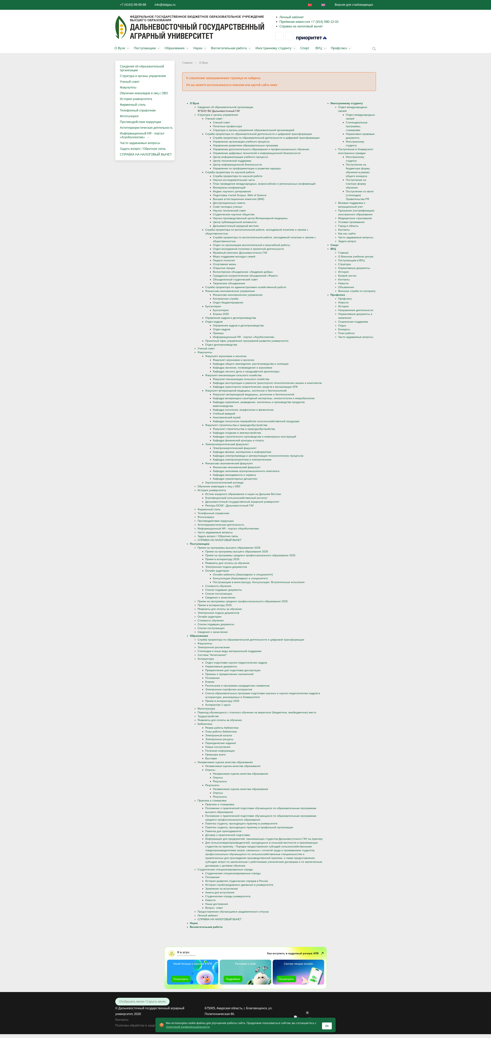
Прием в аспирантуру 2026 (222, 559)
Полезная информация (220, 750)
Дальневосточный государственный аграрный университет (242, 501)
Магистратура (206, 708)
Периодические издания (220, 743)
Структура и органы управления (143, 76)
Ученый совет (129, 81)
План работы (346, 333)
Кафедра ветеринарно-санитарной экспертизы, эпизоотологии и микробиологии (264, 398)
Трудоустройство (208, 716)
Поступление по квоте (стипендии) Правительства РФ (360, 195)
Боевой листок (347, 275)
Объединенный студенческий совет (235, 279)
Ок (327, 1026)
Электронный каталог (218, 735)
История (343, 271)
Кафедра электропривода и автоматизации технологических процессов (258, 455)
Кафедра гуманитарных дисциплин (235, 478)
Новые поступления (217, 746)
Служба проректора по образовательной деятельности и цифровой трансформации (258, 133)
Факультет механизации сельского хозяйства (233, 375)
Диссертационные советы (229, 202)
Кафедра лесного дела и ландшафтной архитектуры (246, 371)
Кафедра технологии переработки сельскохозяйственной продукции (256, 421)
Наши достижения (216, 903)
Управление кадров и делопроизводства (230, 317)
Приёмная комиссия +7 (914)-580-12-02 (309, 22)
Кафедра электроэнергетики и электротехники (242, 459)
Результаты (220, 781)
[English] (323, 5)
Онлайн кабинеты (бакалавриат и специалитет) (243, 574)
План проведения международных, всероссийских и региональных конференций (264, 183)
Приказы (218, 333)
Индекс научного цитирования (232, 191)
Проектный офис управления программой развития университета (246, 340)
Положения (212, 677)
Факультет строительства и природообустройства (236, 425)
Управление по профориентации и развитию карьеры (247, 168)
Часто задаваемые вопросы (140, 143)
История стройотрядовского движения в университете (239, 884)
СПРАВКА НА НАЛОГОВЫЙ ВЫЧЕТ (146, 154)
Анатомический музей (227, 417)
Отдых (342, 325)
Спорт (304, 48)
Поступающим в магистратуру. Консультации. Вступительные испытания (259, 582)
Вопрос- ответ (214, 907)
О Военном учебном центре (355, 256)
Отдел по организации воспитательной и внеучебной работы (251, 245)
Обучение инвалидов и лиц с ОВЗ (144, 93)
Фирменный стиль (133, 104)
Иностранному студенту (273, 48)
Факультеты (128, 87)
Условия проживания (351, 222)
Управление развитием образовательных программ (245, 145)
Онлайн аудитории (217, 570)
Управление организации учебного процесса (241, 141)
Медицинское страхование (355, 218)
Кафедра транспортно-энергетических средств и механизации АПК (255, 386)
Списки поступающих (218, 593)
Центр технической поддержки (232, 160)
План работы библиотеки (221, 731)
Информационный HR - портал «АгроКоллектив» (142, 135)
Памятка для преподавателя (223, 831)
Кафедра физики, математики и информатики (242, 451)
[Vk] (279, 36)
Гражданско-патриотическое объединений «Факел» (245, 275)
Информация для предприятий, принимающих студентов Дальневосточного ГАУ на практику (264, 838)
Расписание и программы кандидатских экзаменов (237, 685)
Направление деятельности (355, 310)
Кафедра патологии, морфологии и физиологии (243, 409)
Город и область (348, 225)
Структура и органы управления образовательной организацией (253, 130)
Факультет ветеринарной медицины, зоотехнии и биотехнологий (246, 390)
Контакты (344, 229)
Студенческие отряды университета (227, 896)
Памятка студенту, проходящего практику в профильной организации (249, 827)
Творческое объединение (229, 283)
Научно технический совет (229, 210)
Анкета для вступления (219, 892)
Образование (175, 48)
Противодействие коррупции (140, 122)
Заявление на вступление (221, 888)
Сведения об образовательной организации (142, 68)
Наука (197, 48)
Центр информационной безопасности (237, 164)
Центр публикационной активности (235, 222)
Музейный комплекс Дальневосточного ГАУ (240, 252)
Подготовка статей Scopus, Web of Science (239, 195)
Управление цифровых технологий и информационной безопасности (257, 153)
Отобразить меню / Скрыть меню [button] (142, 1001)
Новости (210, 900)
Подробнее (233, 979)
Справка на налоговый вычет (301, 26)
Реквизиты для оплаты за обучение (227, 562)
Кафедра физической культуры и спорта (238, 440)
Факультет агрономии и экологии (225, 356)
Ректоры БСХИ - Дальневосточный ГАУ (229, 505)
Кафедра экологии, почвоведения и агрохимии (242, 367)
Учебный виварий (224, 413)
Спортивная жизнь (224, 264)
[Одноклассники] (304, 1012)
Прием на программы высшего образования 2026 (229, 547)
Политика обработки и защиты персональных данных (153, 1025)
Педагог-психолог (224, 260)
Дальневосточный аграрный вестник (236, 225)
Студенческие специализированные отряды (225, 869)
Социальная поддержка (353, 321)
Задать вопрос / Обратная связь (143, 148)
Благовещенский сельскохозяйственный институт (236, 497)
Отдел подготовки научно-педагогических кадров (236, 662)
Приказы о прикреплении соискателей (229, 674)
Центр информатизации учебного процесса (240, 156)
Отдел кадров (213, 321)
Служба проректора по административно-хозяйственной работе (245, 287)
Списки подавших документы (223, 589)
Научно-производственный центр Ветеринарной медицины (250, 218)
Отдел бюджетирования (228, 302)
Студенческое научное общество (234, 214)
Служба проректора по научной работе (230, 172)
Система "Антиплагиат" (212, 654)
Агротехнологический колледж (224, 482)
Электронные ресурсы (219, 739)
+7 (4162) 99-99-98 (133, 4)
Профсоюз (339, 48)
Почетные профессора (227, 126)
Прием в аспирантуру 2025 (222, 700)
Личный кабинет (291, 17)
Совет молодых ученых (227, 206)
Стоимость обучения (218, 585)
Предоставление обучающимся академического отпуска (233, 911)
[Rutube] (309, 1012)
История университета (136, 99)
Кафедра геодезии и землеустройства (237, 432)
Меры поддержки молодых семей (234, 256)
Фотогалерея (129, 116)
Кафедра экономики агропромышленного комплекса (246, 471)
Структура (344, 264)
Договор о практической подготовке (227, 834)
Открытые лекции (224, 268)
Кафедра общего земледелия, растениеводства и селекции (250, 363)
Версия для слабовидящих (354, 4)
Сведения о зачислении (220, 597)
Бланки (209, 681)
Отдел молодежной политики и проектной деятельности (248, 248)
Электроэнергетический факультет (227, 444)
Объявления (346, 287)
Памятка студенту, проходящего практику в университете (241, 823)
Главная (187, 62)
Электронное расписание (214, 647)
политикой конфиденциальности (188, 1027)
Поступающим (145, 48)
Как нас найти (347, 233)
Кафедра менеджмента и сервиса (234, 474)
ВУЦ (319, 48)
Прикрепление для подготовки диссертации (232, 670)
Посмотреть (180, 979)
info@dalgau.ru (165, 4)
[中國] (309, 5)
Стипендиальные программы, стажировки (356, 126)
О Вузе (120, 48)
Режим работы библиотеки (222, 727)
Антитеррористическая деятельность (146, 127)
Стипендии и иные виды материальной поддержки (229, 651)
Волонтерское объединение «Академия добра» (243, 271)
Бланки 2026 (221, 313)
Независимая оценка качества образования (225, 762)
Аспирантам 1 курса (218, 704)
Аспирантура (206, 658)
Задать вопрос (347, 241)
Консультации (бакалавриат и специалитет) (240, 578)
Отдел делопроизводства (221, 344)
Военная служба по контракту (357, 290)
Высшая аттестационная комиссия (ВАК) (238, 199)
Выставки (211, 758)
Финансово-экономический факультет (229, 463)
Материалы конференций (229, 187)
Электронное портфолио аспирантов (228, 689)
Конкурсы (344, 329)
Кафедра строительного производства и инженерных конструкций (254, 436)
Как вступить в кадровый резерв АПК (293, 953)
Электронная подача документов (226, 566)
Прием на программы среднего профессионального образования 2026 (250, 555)
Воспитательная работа (229, 48)
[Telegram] (289, 36)
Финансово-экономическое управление (230, 290)
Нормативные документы (221, 666)
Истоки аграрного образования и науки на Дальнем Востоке (243, 494)
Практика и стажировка (212, 800)
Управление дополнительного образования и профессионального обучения (261, 149)
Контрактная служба (225, 298)
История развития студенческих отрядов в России (236, 880)
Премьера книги (215, 754)
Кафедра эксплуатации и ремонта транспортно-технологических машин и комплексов (267, 382)
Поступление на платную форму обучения (356, 183)
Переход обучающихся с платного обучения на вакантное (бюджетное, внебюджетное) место (257, 712)
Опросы (210, 769)
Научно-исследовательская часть (234, 179)
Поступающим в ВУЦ (351, 260)
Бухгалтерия (213, 306)
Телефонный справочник (138, 110)
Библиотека (205, 723)
